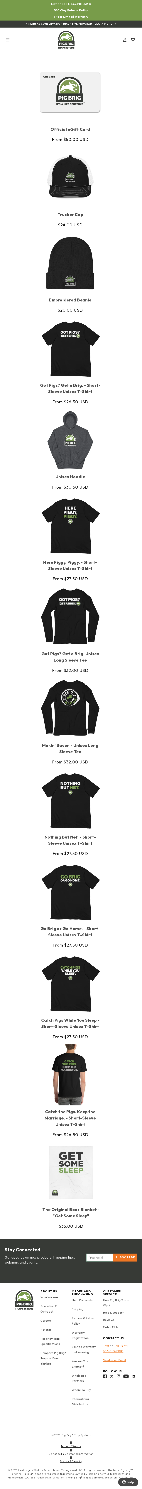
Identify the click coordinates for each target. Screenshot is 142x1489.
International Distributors (80, 1401)
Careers (46, 1320)
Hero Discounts (82, 1300)
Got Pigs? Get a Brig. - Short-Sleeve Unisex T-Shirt (70, 388)
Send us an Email (114, 1360)
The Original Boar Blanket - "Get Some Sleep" (70, 1212)
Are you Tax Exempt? (80, 1363)
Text (106, 1346)
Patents (45, 1329)
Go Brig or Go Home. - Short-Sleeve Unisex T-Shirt (70, 931)
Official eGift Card (70, 129)
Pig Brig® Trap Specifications (50, 1341)
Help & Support (113, 1312)
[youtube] (126, 1377)
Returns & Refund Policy (84, 1320)
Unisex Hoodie (70, 476)
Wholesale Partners (79, 1378)
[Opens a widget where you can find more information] (128, 1482)
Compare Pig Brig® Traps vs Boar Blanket (53, 1358)
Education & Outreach (48, 1308)
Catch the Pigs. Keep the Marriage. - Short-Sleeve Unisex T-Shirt (70, 1118)
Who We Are (49, 1297)
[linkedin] (133, 1377)
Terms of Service (71, 1446)
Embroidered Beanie (70, 300)
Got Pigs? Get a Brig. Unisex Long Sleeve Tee (70, 657)
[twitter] (111, 1377)
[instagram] (118, 1377)
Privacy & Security (71, 1461)
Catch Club (110, 1327)
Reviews (108, 1320)
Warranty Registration (80, 1335)
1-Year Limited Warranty (71, 16)
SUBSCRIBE (125, 1257)
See (33, 1477)
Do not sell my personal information (71, 1454)
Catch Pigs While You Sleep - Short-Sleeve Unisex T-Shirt (70, 1023)
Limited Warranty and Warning (84, 1349)
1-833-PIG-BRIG (79, 4)
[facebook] (105, 1377)
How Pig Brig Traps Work (116, 1302)
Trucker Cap (70, 214)
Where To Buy (81, 1390)
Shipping (77, 1309)
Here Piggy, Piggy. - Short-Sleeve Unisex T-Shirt (70, 565)
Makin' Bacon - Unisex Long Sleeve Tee (70, 748)
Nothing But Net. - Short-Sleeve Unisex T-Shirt (70, 840)
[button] (8, 40)
